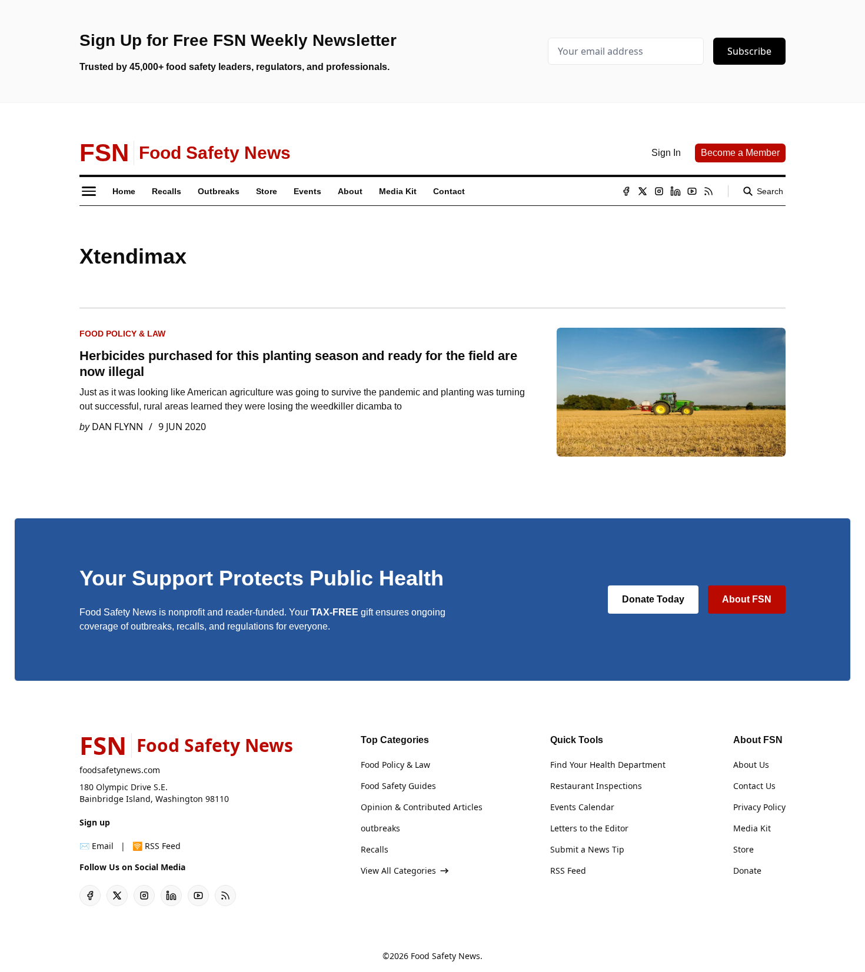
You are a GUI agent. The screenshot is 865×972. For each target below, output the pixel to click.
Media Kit (752, 828)
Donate (747, 870)
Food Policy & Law (122, 333)
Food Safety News (445, 955)
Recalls (374, 849)
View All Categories (398, 870)
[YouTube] (692, 191)
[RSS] (708, 191)
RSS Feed (568, 870)
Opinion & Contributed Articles (422, 807)
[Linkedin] (675, 191)
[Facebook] (626, 191)
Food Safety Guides (398, 785)
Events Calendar (582, 807)
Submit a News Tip (587, 849)
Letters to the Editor (589, 828)
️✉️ (96, 845)
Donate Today (653, 599)
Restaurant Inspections (596, 785)
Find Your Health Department (608, 764)
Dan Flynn (117, 426)
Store (743, 849)
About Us (751, 764)
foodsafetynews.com (119, 769)
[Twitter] (642, 191)
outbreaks (380, 828)
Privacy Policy (759, 807)
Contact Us (754, 785)
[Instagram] (659, 191)
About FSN (746, 599)
